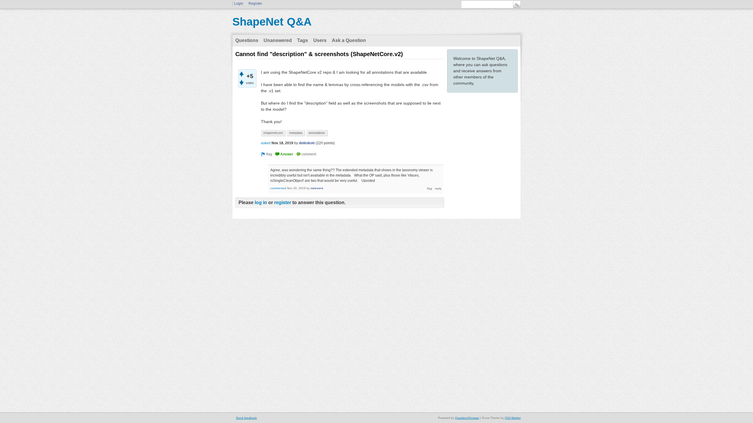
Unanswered (278, 40)
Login (238, 3)
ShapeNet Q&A (271, 22)
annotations (317, 133)
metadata (295, 133)
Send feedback (246, 417)
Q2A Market (513, 417)
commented (278, 188)
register (282, 202)
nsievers (317, 188)
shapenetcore (273, 133)
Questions (246, 40)
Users (319, 40)
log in (261, 202)
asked (266, 143)
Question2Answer (467, 417)
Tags (302, 40)
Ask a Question (349, 40)
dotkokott (307, 143)
